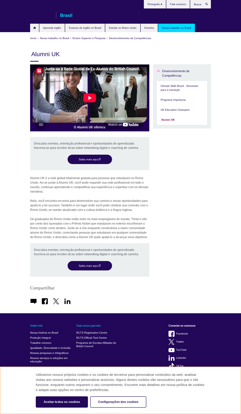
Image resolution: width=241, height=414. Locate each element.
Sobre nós (36, 325)
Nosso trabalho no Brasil (176, 27)
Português (154, 4)
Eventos (149, 27)
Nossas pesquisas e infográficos (49, 353)
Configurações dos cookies (118, 401)
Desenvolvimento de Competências (176, 73)
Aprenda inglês (52, 27)
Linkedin (181, 357)
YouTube (181, 349)
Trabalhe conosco (40, 342)
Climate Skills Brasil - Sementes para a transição (179, 87)
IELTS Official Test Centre (91, 337)
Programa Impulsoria (173, 99)
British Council (41, 15)
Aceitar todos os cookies (62, 401)
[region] (120, 390)
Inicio (34, 28)
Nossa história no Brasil (44, 332)
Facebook (182, 333)
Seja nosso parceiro (88, 325)
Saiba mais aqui (88, 159)
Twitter (180, 341)
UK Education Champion (175, 109)
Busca (208, 5)
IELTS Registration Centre (91, 332)
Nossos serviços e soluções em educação (49, 360)
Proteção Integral (40, 337)
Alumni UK (168, 119)
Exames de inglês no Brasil (85, 27)
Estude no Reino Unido (123, 27)
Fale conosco (178, 4)
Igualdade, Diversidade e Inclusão (50, 348)
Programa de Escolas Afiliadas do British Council (96, 344)
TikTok (180, 366)
